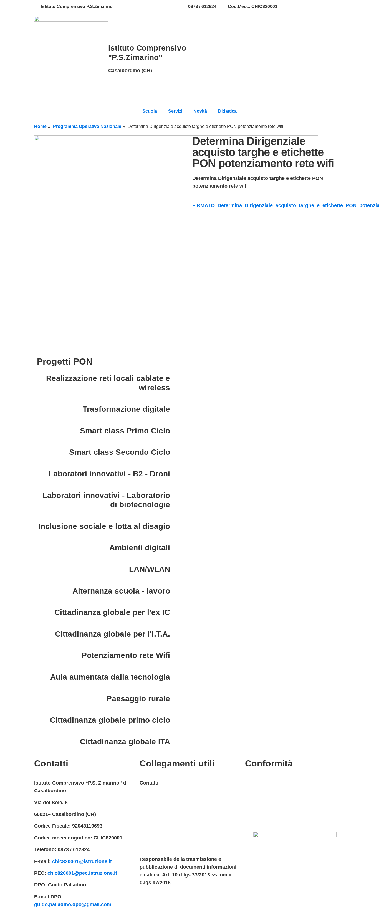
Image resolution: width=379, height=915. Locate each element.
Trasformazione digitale (126, 409)
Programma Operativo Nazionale (87, 126)
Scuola (149, 111)
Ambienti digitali (139, 547)
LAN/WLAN (149, 569)
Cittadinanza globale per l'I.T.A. (112, 634)
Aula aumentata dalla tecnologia (110, 677)
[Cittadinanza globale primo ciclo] (177, 720)
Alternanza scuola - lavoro (121, 591)
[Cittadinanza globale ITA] (177, 742)
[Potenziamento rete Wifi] (177, 655)
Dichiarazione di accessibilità (279, 795)
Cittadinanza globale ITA (125, 741)
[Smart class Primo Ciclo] (177, 431)
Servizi (175, 111)
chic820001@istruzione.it (150, 6)
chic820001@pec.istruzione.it (82, 873)
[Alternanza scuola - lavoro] (177, 591)
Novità (200, 111)
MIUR (146, 795)
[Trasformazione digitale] (177, 409)
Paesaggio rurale (138, 698)
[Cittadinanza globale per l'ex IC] (177, 612)
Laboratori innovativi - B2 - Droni (109, 473)
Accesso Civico (158, 806)
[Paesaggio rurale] (177, 699)
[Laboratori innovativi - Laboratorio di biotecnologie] (177, 495)
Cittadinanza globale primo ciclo (110, 720)
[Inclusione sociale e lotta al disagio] (177, 526)
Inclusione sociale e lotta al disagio (104, 526)
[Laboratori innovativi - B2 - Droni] (177, 474)
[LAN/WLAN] (177, 569)
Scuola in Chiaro (159, 841)
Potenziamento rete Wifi (126, 655)
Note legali (257, 806)
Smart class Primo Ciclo (125, 430)
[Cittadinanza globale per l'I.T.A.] (177, 634)
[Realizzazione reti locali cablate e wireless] (177, 378)
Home (40, 126)
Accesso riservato (266, 818)
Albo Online (154, 830)
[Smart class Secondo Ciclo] (177, 452)
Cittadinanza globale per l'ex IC (112, 612)
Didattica (227, 111)
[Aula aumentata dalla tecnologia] (177, 677)
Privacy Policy (262, 783)
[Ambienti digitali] (177, 548)
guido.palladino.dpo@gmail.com (72, 904)
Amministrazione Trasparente (174, 818)
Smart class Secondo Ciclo (119, 452)
